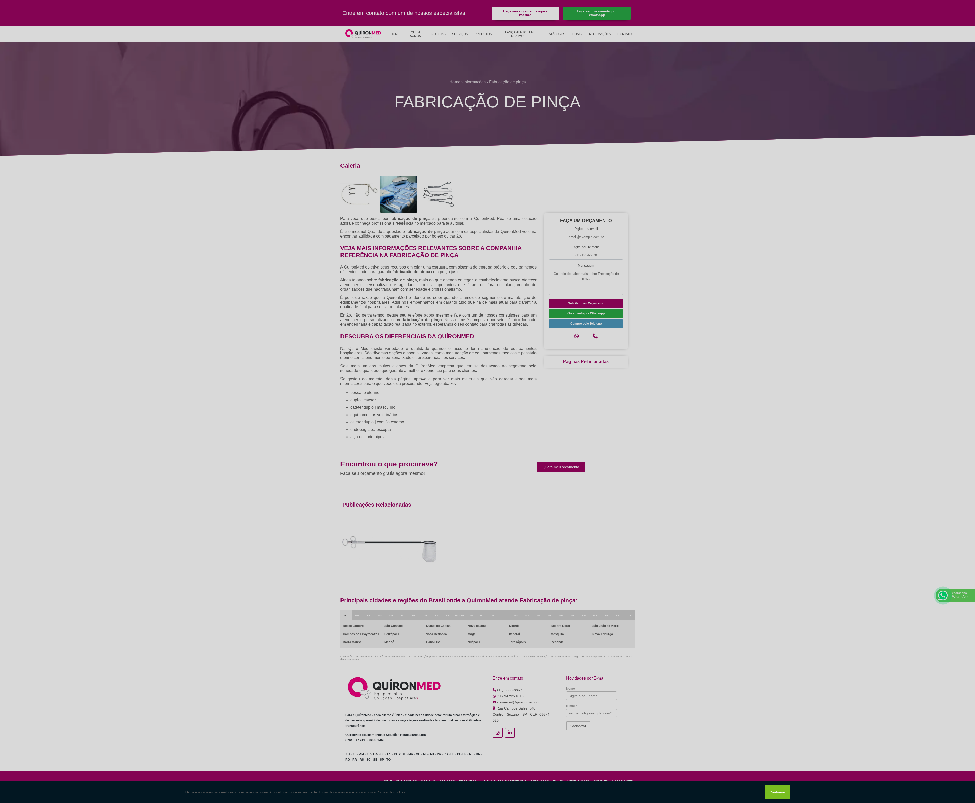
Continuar (777, 792)
